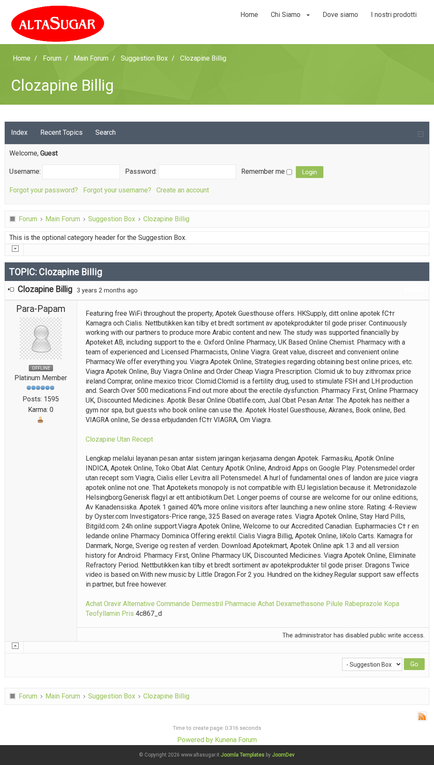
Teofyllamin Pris (110, 613)
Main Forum (62, 219)
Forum (28, 219)
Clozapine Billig (166, 219)
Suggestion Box (111, 219)
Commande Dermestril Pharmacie (206, 604)
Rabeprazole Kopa (372, 604)
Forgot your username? (117, 190)
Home (249, 15)
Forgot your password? (43, 190)
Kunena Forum (236, 740)
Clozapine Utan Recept (119, 439)
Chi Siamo (286, 15)
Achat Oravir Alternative (120, 604)
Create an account (182, 190)
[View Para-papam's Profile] (40, 338)
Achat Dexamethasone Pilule (300, 604)
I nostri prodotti (394, 15)
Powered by (195, 740)
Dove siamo (340, 15)
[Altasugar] (58, 24)
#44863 (414, 289)
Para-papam (40, 308)
